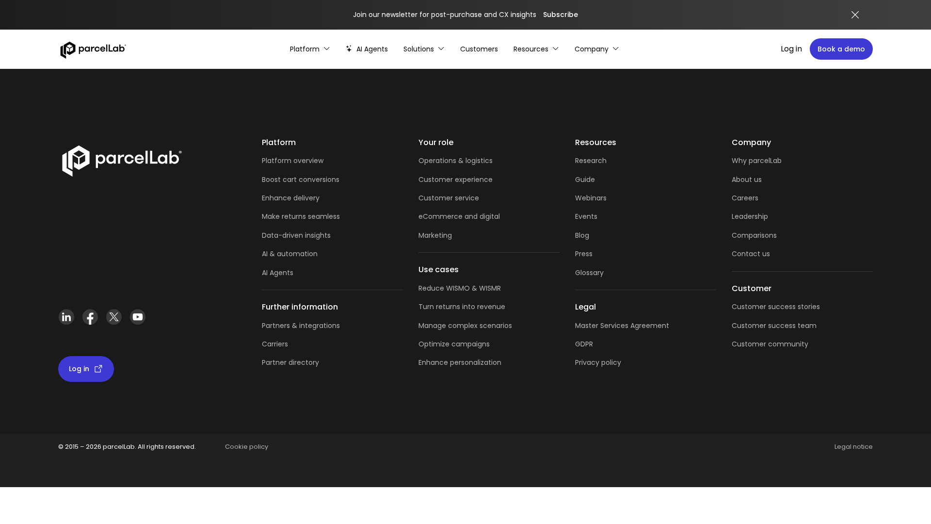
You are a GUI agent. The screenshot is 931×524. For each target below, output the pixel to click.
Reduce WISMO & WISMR (459, 288)
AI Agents (277, 273)
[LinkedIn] (66, 321)
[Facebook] (90, 321)
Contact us (751, 254)
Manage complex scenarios (465, 325)
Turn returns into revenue (461, 306)
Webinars (591, 198)
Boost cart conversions (300, 179)
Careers (745, 198)
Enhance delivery (291, 198)
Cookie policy (246, 446)
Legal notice (854, 446)
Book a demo (841, 49)
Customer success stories (776, 306)
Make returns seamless (301, 216)
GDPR (584, 344)
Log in (791, 48)
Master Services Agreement (622, 325)
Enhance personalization (459, 362)
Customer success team (774, 325)
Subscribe (560, 14)
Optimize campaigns (454, 344)
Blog (582, 235)
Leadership (750, 216)
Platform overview (292, 160)
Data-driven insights (296, 235)
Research (591, 160)
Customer (436, 198)
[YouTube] (137, 321)
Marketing (435, 235)
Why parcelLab (757, 160)
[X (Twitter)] (114, 321)
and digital (481, 216)
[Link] (121, 163)
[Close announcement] (855, 15)
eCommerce (440, 216)
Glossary (589, 273)
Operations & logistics (455, 160)
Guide (585, 179)
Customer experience (455, 179)
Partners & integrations (301, 325)
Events (586, 216)
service (467, 198)
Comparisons (754, 235)
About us (747, 179)
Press (584, 254)
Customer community (770, 344)
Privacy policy (598, 362)
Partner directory (290, 362)
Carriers (275, 344)
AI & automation (290, 254)
